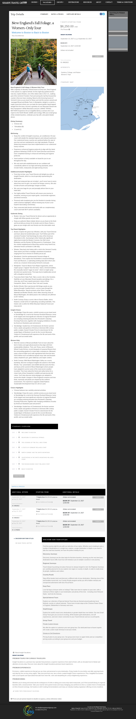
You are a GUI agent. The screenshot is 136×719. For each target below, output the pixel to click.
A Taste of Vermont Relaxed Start (34, 447)
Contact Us (98, 56)
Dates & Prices (57, 14)
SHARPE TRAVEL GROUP (14, 3)
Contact (109, 2)
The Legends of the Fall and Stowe (34, 442)
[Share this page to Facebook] (101, 14)
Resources (87, 2)
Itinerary (44, 14)
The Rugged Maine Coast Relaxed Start (36, 464)
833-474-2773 (42, 710)
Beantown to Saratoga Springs (33, 437)
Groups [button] (60, 2)
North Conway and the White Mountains (36, 452)
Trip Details (17, 14)
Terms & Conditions (125, 2)
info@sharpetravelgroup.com (46, 707)
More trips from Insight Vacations (27, 691)
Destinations (73, 2)
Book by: (66, 501)
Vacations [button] (47, 2)
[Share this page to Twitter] (103, 14)
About (98, 2)
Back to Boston (27, 469)
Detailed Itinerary (18, 476)
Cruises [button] (34, 2)
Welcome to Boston (29, 432)
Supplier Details (74, 14)
